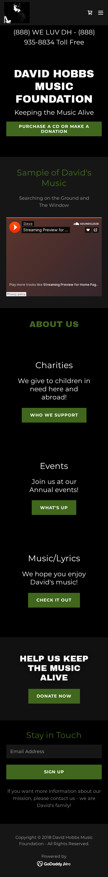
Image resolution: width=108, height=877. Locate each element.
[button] (100, 12)
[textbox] (54, 751)
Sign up (54, 771)
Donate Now (54, 696)
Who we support (54, 415)
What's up (54, 507)
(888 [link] (20, 32)
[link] (17, 12)
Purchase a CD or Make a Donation (54, 129)
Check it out (54, 600)
